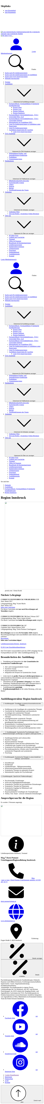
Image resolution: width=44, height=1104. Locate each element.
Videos (11, 184)
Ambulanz (8, 192)
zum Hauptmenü (10, 12)
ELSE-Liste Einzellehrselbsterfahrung (13, 647)
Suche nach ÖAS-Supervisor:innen (16, 76)
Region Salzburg (18, 111)
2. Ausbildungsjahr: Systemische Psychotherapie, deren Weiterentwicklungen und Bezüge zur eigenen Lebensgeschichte (22, 732)
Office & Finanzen (15, 241)
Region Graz (17, 109)
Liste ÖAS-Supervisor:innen (22, 132)
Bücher (11, 188)
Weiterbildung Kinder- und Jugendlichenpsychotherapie (18, 154)
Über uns (8, 215)
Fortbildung (13, 157)
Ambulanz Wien (14, 212)
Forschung (12, 250)
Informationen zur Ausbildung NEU (20, 122)
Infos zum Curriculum (8, 607)
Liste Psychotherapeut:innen (18, 128)
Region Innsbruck (19, 113)
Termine (7, 82)
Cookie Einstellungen (12, 1075)
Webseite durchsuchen (12, 78)
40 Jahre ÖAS (13, 235)
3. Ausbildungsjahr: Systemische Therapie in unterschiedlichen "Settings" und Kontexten (22, 757)
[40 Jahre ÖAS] (6, 35)
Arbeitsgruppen (14, 248)
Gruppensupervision (15, 159)
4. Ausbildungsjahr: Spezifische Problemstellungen (17, 776)
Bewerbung (4, 638)
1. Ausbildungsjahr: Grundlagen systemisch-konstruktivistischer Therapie (22, 704)
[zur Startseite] (22, 34)
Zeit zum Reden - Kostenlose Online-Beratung (24, 214)
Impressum (8, 1077)
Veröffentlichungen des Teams (19, 190)
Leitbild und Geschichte (16, 237)
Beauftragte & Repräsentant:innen (20, 243)
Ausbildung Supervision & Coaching (21, 130)
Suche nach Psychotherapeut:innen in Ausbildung (21, 75)
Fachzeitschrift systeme (16, 183)
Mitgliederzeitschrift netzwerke (19, 181)
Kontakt (11, 256)
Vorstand (12, 239)
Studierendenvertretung (16, 247)
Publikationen (9, 161)
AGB (6, 1081)
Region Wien (17, 107)
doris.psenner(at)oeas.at (8, 901)
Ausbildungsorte (14, 254)
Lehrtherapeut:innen (15, 245)
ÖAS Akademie (10, 133)
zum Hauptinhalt (10, 10)
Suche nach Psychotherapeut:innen (16, 73)
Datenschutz (9, 1079)
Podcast (11, 186)
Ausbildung (8, 84)
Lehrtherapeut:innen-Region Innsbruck (13, 644)
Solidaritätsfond (14, 252)
